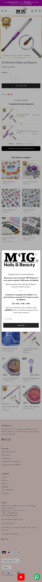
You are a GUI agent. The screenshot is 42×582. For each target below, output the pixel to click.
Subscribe (21, 325)
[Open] (21, 577)
